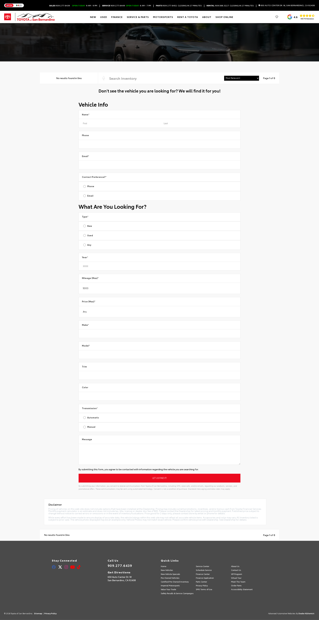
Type (85, 216)
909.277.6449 (113, 5)
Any (89, 245)
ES (20, 5)
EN (10, 5)
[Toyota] (7, 16)
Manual (91, 427)
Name (85, 114)
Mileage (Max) (90, 278)
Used (90, 235)
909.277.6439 (59, 5)
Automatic (93, 417)
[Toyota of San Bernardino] (35, 17)
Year (85, 257)
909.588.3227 (218, 5)
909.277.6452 (166, 5)
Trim (84, 366)
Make (85, 325)
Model (86, 345)
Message (87, 439)
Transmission (90, 408)
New (89, 226)
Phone (85, 135)
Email (85, 156)
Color (85, 387)
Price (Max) (88, 301)
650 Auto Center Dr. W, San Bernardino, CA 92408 (287, 5)
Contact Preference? (94, 177)
